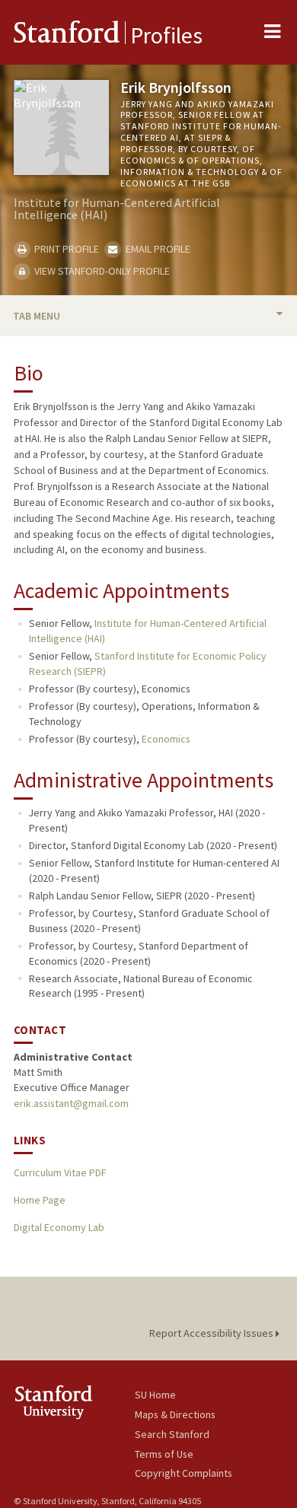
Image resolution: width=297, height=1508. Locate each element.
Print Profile (65, 249)
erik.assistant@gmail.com (71, 1103)
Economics (166, 739)
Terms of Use (164, 1454)
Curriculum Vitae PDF (60, 1172)
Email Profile (156, 249)
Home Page (39, 1200)
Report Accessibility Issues (212, 1333)
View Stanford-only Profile (101, 271)
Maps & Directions (175, 1414)
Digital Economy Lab (59, 1227)
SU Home (155, 1394)
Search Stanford (172, 1434)
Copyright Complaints (183, 1473)
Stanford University (74, 1402)
